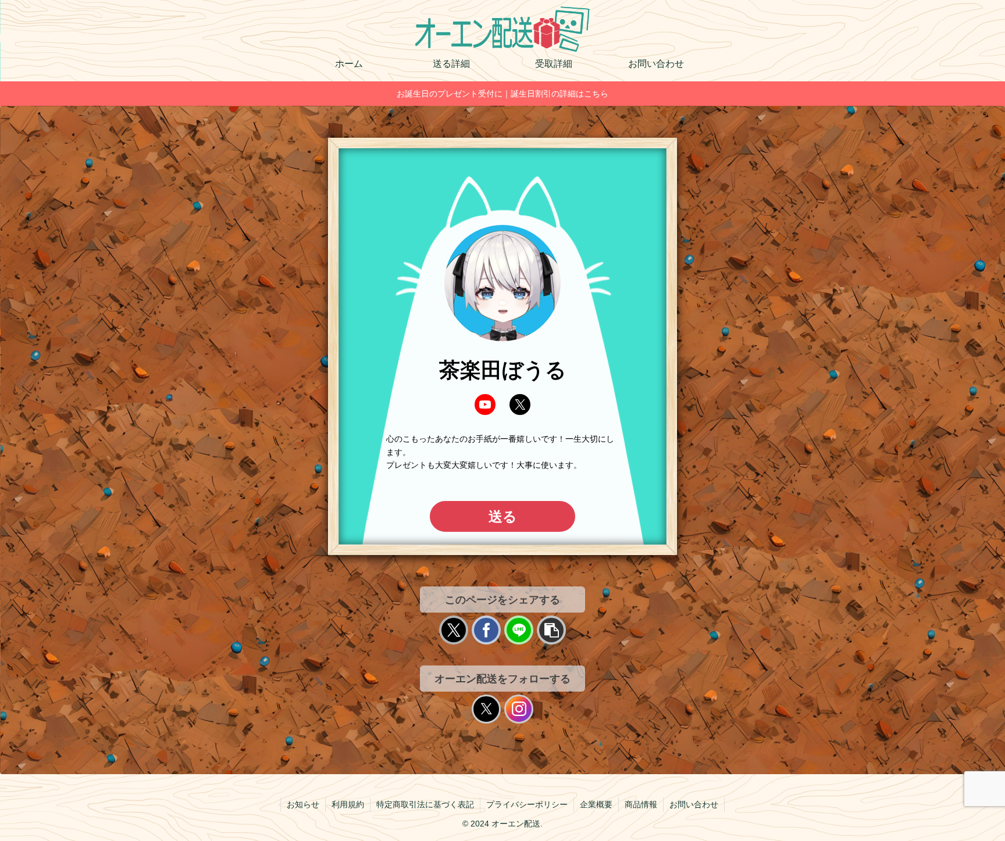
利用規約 (348, 804)
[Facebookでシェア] (486, 630)
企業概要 (596, 804)
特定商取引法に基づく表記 (425, 804)
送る (503, 516)
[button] (551, 630)
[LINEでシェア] (518, 630)
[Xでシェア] (453, 630)
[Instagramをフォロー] (518, 709)
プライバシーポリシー (527, 804)
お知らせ (303, 804)
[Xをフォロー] (486, 709)
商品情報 (641, 804)
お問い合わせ (693, 804)
